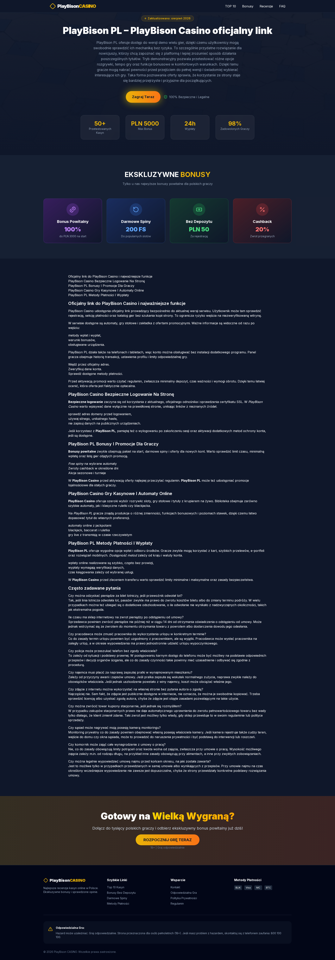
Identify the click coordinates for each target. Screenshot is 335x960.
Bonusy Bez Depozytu (121, 892)
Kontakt (175, 887)
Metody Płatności (118, 903)
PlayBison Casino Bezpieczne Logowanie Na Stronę (106, 281)
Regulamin (177, 903)
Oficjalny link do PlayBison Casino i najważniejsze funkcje (110, 276)
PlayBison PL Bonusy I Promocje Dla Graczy (101, 286)
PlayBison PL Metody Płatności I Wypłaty (98, 295)
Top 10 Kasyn (115, 887)
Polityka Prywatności (184, 898)
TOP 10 (230, 6)
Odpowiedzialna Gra (184, 892)
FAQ (282, 6)
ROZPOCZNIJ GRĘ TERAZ (167, 840)
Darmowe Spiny (117, 898)
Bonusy (247, 6)
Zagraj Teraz (143, 97)
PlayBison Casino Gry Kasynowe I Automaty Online (106, 290)
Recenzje (266, 6)
